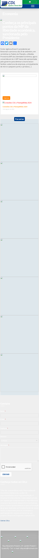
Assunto (3, 436)
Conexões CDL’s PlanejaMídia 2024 (15, 107)
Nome (3, 411)
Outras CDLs (5, 521)
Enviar (5, 474)
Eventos (6, 98)
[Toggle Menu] (32, 6)
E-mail (3, 419)
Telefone (4, 428)
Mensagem (4, 445)
